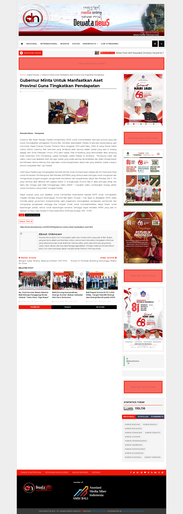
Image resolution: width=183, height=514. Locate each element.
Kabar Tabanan (153, 457)
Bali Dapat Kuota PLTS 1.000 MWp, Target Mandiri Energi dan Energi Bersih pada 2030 (100, 295)
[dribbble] (148, 472)
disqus (67, 307)
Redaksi (96, 472)
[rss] (152, 472)
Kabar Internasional (136, 441)
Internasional (49, 44)
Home (22, 75)
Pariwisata (89, 44)
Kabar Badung (132, 424)
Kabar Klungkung (134, 453)
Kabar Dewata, (38, 91)
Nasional (31, 44)
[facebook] (131, 472)
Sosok (76, 44)
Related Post (26, 268)
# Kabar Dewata (32, 215)
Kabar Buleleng (133, 428)
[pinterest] (141, 472)
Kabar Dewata (33, 75)
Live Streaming (109, 44)
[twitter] (134, 472)
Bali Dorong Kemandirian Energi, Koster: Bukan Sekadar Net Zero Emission (67, 295)
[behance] (155, 472)
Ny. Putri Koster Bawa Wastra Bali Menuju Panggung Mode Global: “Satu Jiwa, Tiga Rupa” (34, 295)
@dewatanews (132, 361)
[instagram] (159, 472)
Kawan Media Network (133, 511)
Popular (143, 416)
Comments (157, 416)
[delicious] (162, 472)
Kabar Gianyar (132, 437)
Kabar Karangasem (135, 449)
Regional (129, 416)
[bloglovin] (145, 472)
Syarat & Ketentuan (31, 472)
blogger (100, 307)
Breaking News (96, 53)
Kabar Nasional (133, 457)
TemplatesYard (99, 511)
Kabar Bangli (150, 424)
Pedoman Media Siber (56, 472)
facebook (35, 307)
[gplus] (138, 472)
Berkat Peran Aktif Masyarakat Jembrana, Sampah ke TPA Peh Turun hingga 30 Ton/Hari (142, 53)
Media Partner (80, 472)
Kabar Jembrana (133, 445)
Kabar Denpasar (133, 433)
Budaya (65, 44)
